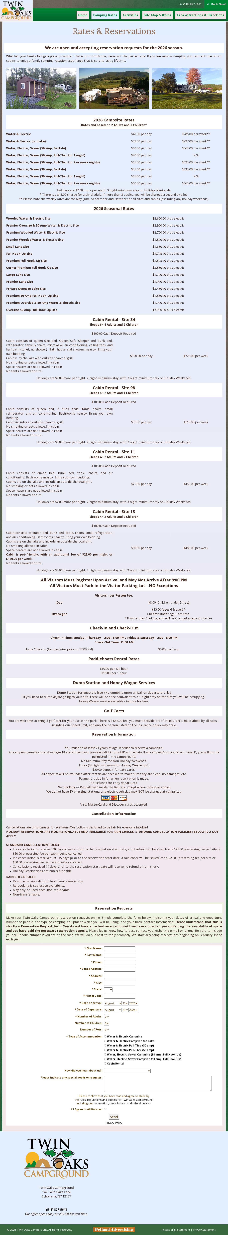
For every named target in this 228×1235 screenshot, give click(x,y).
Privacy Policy (113, 1123)
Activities (130, 15)
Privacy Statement (204, 1229)
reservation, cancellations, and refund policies (122, 1103)
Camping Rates (105, 15)
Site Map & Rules (157, 15)
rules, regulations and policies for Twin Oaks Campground (116, 1100)
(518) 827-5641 (56, 1209)
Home (82, 15)
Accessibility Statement (176, 1229)
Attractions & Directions (200, 15)
